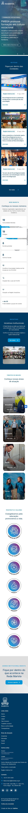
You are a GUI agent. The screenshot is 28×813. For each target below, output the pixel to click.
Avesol (3, 751)
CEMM (3, 756)
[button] (24, 54)
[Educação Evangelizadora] (3, 790)
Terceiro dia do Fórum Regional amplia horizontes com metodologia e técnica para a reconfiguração (13, 174)
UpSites (15, 808)
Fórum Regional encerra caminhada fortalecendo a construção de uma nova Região (12, 99)
